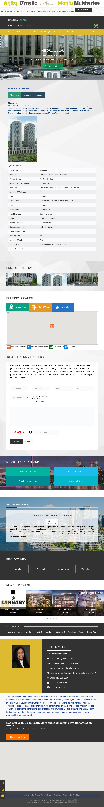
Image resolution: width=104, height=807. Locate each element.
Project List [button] (8, 11)
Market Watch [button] (51, 11)
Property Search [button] (30, 11)
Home (2, 11)
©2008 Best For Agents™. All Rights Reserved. (47, 800)
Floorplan (48, 32)
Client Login (67, 795)
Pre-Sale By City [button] (18, 11)
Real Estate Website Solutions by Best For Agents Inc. (47, 803)
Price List (38, 32)
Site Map (76, 795)
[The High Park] (91, 603)
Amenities (65, 307)
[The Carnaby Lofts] (13, 603)
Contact (71, 11)
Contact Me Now (17, 737)
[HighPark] (39, 603)
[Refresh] (30, 432)
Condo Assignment (62, 11)
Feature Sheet (59, 32)
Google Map (20, 307)
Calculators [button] (41, 11)
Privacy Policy (40, 795)
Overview (11, 32)
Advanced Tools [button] (85, 9)
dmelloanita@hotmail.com (61, 658)
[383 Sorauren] (65, 603)
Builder (81, 32)
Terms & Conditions (54, 795)
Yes (42, 402)
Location (28, 32)
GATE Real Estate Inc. (62, 663)
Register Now (91, 32)
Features (27, 95)
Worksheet (71, 32)
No (36, 402)
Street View (43, 307)
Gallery (20, 32)
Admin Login (29, 795)
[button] (52, 326)
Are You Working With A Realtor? (41, 397)
